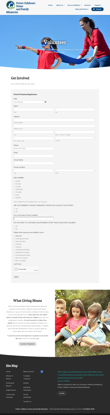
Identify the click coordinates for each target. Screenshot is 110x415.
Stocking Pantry (20, 241)
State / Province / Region (63, 134)
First (15, 112)
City (15, 134)
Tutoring (18, 247)
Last (56, 112)
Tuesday (18, 186)
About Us (59, 5)
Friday (17, 195)
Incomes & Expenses (27, 344)
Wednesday (19, 189)
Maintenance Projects (22, 252)
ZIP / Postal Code (19, 141)
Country (57, 140)
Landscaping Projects (22, 238)
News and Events (81, 9)
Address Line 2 (18, 128)
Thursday (18, 192)
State (56, 173)
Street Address (18, 122)
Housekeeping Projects (23, 255)
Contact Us (27, 401)
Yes (17, 209)
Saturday (18, 197)
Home (50, 5)
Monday (18, 184)
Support (97, 5)
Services (87, 5)
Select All (18, 236)
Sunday (18, 181)
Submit (16, 276)
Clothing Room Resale (22, 249)
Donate (98, 9)
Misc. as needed (21, 260)
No (16, 211)
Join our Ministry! (73, 5)
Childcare (18, 244)
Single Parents (11, 390)
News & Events (28, 371)
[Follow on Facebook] (41, 371)
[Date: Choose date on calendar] (45, 102)
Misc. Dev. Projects (22, 258)
